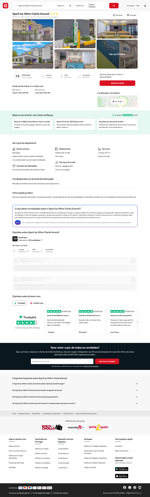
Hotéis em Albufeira (43, 463)
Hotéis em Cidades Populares (95, 446)
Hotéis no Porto (41, 453)
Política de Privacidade (91, 366)
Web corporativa (121, 451)
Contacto (118, 446)
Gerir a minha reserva (17, 451)
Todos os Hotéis (90, 467)
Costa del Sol (63, 449)
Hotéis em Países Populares (94, 463)
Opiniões (12, 467)
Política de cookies (61, 493)
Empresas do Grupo (16, 463)
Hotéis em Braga (41, 467)
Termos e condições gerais (19, 493)
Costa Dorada (63, 463)
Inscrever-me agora (107, 361)
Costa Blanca (63, 453)
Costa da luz (63, 467)
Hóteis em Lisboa (41, 449)
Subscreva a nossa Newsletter (16, 456)
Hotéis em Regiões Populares (95, 458)
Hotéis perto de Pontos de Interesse (94, 452)
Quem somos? (14, 446)
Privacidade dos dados (41, 493)
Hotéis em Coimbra (42, 458)
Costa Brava (63, 458)
